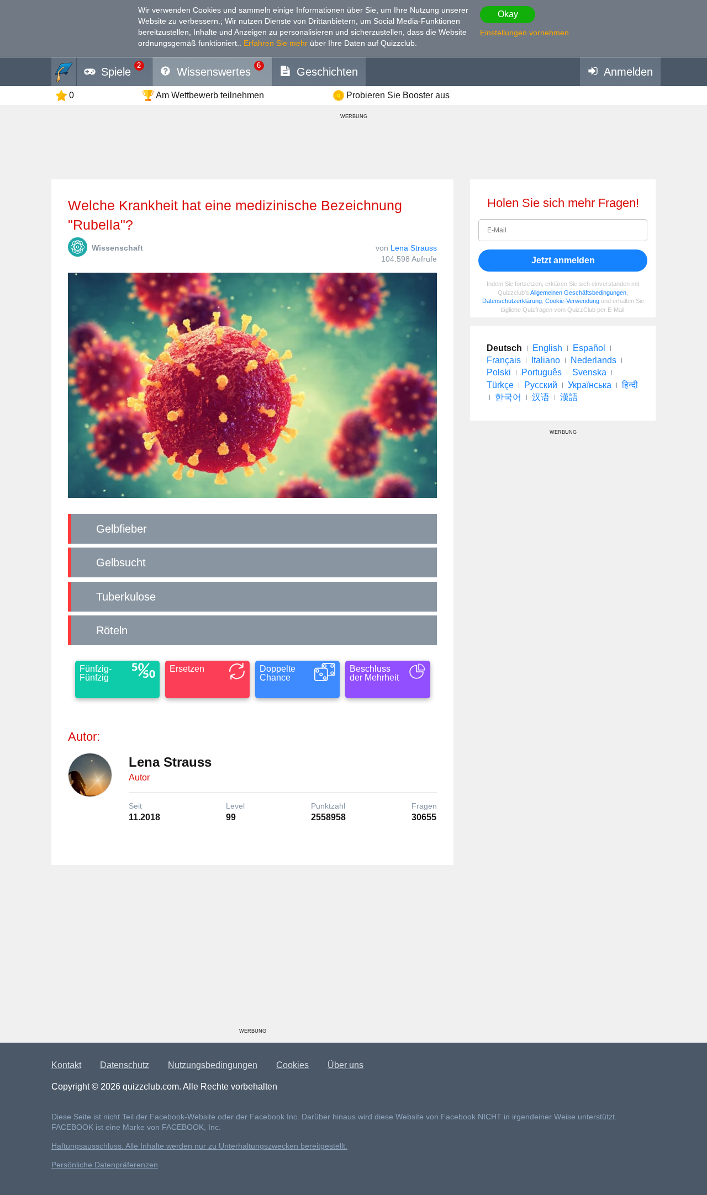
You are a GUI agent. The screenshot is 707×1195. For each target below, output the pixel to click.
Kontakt (66, 1065)
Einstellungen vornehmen (524, 32)
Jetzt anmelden (563, 260)
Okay (508, 14)
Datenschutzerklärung (512, 301)
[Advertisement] (252, 950)
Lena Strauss (414, 247)
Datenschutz (124, 1065)
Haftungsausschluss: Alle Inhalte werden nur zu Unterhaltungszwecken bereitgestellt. (199, 1146)
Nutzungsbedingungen (212, 1065)
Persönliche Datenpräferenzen (104, 1165)
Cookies (292, 1065)
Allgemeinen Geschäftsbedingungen (578, 292)
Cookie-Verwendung (572, 301)
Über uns (345, 1065)
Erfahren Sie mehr (276, 43)
